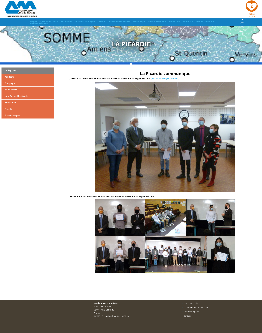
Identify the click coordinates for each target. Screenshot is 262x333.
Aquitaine (9, 76)
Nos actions (66, 21)
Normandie (10, 102)
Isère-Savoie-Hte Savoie (16, 96)
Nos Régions (9, 70)
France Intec (175, 21)
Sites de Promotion (205, 21)
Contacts (187, 316)
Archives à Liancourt (39, 23)
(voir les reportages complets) (165, 78)
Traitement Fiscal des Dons (196, 307)
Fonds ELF (188, 21)
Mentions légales (191, 311)
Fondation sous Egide (85, 21)
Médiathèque (139, 21)
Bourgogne (9, 83)
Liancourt (101, 21)
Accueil (33, 21)
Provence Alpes (12, 115)
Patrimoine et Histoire (119, 21)
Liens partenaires (192, 303)
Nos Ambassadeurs (157, 21)
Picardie (8, 108)
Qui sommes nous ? (48, 21)
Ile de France (10, 89)
